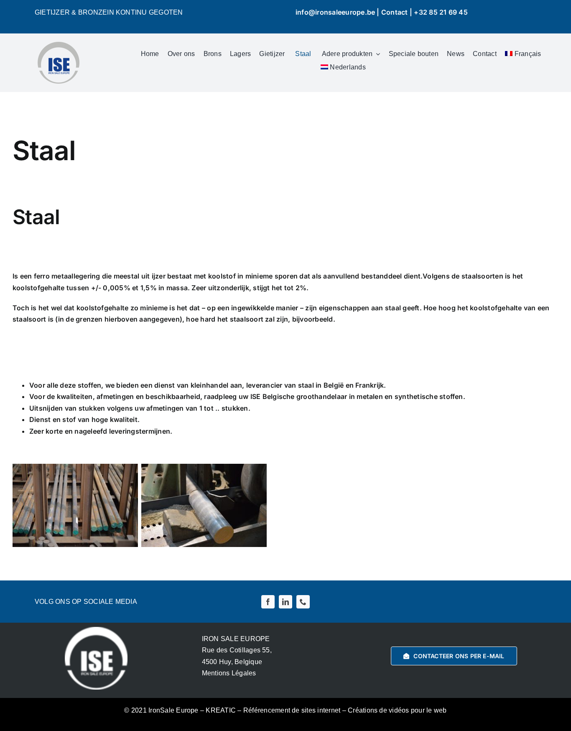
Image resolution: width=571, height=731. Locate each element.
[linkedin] (285, 601)
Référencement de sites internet (291, 710)
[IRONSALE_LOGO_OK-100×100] (58, 45)
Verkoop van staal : (102, 345)
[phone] (303, 601)
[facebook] (268, 601)
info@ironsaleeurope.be (335, 12)
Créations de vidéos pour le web (397, 710)
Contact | (397, 12)
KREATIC (221, 710)
